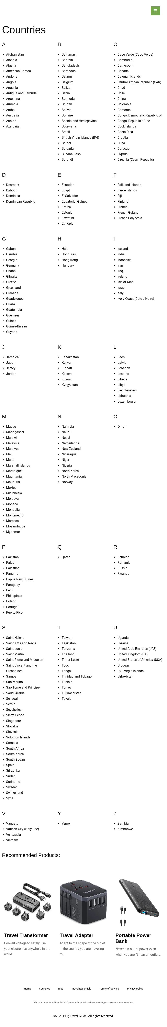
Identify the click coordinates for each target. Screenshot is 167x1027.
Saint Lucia (14, 649)
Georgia (11, 260)
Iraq (120, 271)
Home (27, 988)
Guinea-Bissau (16, 326)
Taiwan (67, 638)
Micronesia (14, 493)
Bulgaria (68, 148)
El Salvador (70, 196)
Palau (10, 563)
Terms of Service (109, 988)
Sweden (12, 787)
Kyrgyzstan (70, 385)
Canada (123, 71)
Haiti (65, 249)
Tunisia (67, 682)
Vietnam (12, 840)
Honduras (69, 254)
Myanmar (13, 532)
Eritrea (66, 207)
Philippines (14, 596)
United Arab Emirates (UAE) (137, 649)
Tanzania (68, 649)
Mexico (11, 488)
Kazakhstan (70, 357)
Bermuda (68, 99)
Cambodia (125, 60)
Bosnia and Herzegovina (79, 121)
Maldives (12, 449)
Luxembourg (127, 401)
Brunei (66, 143)
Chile (121, 93)
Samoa (11, 676)
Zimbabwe (125, 829)
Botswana (69, 126)
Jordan (11, 374)
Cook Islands (127, 126)
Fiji (120, 196)
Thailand (68, 654)
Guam (10, 304)
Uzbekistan (125, 676)
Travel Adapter (76, 935)
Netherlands (70, 443)
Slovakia (12, 726)
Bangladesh (70, 65)
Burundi (67, 159)
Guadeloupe (14, 299)
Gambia (12, 254)
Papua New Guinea (20, 579)
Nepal (66, 438)
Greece (11, 282)
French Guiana (128, 212)
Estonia (67, 212)
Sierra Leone (15, 715)
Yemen (66, 823)
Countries (44, 988)
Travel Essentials (81, 988)
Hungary (68, 265)
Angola (11, 82)
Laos (121, 357)
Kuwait (67, 379)
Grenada (12, 293)
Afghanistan (15, 54)
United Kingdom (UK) (133, 654)
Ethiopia (68, 223)
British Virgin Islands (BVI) (80, 137)
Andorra (12, 76)
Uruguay (124, 665)
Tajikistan (69, 643)
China (122, 99)
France (122, 207)
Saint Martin (15, 654)
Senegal (12, 699)
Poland (11, 601)
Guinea (11, 321)
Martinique (14, 471)
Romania (124, 563)
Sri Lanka (13, 770)
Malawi (11, 438)
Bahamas (69, 54)
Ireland (122, 276)
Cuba (121, 143)
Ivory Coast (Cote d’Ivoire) (136, 299)
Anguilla (12, 88)
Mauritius (13, 482)
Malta (10, 460)
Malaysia (12, 443)
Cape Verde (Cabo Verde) (135, 54)
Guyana (11, 332)
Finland (123, 201)
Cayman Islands (129, 76)
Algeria (11, 65)
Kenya (66, 363)
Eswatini (68, 218)
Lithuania (124, 396)
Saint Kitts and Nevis (21, 643)
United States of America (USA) (140, 660)
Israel (121, 288)
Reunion (123, 557)
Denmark (12, 185)
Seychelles (13, 710)
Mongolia (13, 510)
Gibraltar (12, 276)
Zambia (123, 823)
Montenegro (14, 515)
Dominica (13, 196)
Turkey (66, 687)
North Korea (70, 471)
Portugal (12, 607)
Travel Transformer (26, 935)
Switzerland (14, 793)
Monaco (12, 504)
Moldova (12, 499)
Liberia (122, 379)
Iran (120, 265)
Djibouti (11, 190)
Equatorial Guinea (74, 201)
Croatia (123, 137)
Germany (12, 265)
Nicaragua (69, 454)
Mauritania (14, 476)
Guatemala (14, 310)
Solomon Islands (18, 737)
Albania (11, 60)
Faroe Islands (127, 190)
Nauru (66, 432)
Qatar (66, 557)
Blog (60, 988)
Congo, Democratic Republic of (140, 115)
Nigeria (67, 465)
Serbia (10, 704)
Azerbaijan (13, 126)
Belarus (67, 76)
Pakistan (12, 557)
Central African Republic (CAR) (139, 82)
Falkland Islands (129, 185)
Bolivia (66, 110)
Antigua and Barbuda (21, 93)
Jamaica (12, 357)
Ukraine (123, 643)
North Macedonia (74, 476)
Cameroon (125, 65)
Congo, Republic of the (134, 121)
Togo (65, 665)
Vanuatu (12, 823)
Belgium (68, 82)
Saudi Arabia (15, 693)
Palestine (12, 568)
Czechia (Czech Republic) (136, 159)
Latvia (122, 363)
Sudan (10, 776)
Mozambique (15, 526)
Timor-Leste (70, 660)
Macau (11, 426)
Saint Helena (15, 638)
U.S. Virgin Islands (131, 671)
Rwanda (123, 574)
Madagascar (15, 432)
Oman (122, 426)
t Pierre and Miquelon (28, 660)
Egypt (66, 190)
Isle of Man (126, 282)
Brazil (66, 132)
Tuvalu (66, 699)
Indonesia (125, 260)
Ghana (11, 271)
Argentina (13, 99)
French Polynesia (130, 218)
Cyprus (122, 154)
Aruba (10, 110)
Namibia (68, 426)
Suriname (13, 782)
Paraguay (13, 585)
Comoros (124, 110)
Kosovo (67, 374)
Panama (12, 574)
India (121, 254)
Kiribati (67, 368)
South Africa (15, 748)
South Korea (15, 754)
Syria (9, 798)
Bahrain (67, 60)
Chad (121, 88)
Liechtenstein (127, 390)
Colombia (124, 104)
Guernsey (13, 315)
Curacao (124, 148)
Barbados (69, 71)
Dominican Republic (20, 201)
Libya (121, 385)
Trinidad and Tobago (77, 676)
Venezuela (13, 835)
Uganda (123, 638)
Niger (65, 460)
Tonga (66, 671)
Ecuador (68, 185)
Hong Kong (70, 260)
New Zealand (71, 449)
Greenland (13, 288)
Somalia (12, 743)
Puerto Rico (14, 612)
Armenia (12, 104)
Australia (12, 115)
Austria (11, 121)
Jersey (10, 368)
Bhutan (67, 104)
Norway (67, 482)
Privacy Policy (135, 988)
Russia (122, 568)
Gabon (11, 249)
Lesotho (123, 374)
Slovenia (12, 732)
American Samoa (18, 71)
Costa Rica (125, 132)
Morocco (12, 521)
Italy (121, 293)
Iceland (123, 249)
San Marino (14, 682)
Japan (10, 363)
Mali (9, 454)
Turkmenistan (71, 693)
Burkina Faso (71, 154)
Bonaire (67, 115)
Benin (66, 93)
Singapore (13, 721)
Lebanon (124, 368)
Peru (9, 590)
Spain (10, 765)
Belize (66, 88)
